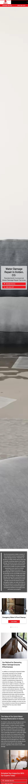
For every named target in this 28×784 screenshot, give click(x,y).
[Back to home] (5, 2)
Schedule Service (7, 5)
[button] (27, 2)
